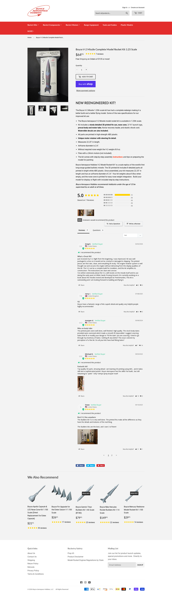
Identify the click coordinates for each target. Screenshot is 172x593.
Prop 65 (71, 553)
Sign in (124, 7)
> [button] (116, 455)
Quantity (79, 65)
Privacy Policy (33, 570)
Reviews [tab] (82, 230)
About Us (31, 553)
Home (29, 37)
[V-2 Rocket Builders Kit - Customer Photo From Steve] (90, 213)
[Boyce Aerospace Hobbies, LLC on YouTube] (89, 583)
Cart (140, 13)
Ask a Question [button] (114, 224)
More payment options (85, 90)
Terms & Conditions (35, 574)
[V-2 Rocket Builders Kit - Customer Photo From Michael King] (82, 213)
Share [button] (82, 285)
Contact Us (32, 557)
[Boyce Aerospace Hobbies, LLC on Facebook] (81, 583)
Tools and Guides (110, 25)
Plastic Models (127, 25)
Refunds (30, 567)
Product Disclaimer (75, 557)
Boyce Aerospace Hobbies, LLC (43, 589)
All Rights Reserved (62, 589)
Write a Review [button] (134, 224)
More (30, 31)
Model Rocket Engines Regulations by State (85, 560)
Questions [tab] (97, 230)
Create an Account (138, 7)
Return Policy (32, 563)
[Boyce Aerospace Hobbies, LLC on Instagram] (85, 583)
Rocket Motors (72, 25)
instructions (118, 157)
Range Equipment (91, 25)
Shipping (83, 59)
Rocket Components (51, 25)
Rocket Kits (32, 25)
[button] (137, 285)
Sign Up (140, 565)
